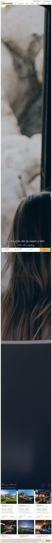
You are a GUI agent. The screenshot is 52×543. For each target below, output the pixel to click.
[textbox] (9, 250)
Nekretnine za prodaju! (7, 3)
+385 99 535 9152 (47, 1)
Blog (37, 3)
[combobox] (9, 250)
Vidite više (12, 516)
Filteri (43, 486)
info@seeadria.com (37, 1)
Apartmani (20, 3)
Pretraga (45, 249)
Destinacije (7, 249)
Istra (27, 3)
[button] (49, 3)
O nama (32, 3)
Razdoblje (19, 249)
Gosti (31, 249)
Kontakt (43, 3)
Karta (49, 486)
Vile (15, 3)
